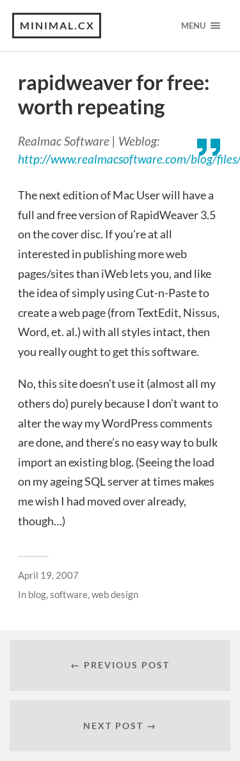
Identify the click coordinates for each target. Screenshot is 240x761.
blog (37, 594)
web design (115, 594)
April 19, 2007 (48, 575)
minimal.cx (57, 25)
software (69, 594)
